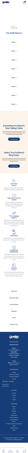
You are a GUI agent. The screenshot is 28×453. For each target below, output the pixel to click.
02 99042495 (15, 364)
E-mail (14, 361)
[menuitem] (6, 381)
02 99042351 (14, 362)
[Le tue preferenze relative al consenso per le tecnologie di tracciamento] (25, 450)
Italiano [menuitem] (6, 381)
